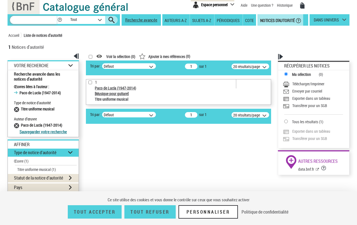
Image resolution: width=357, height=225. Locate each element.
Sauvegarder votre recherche (43, 131)
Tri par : (95, 66)
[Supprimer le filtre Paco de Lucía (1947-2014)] (17, 125)
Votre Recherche (31, 66)
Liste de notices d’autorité (43, 35)
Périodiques (228, 20)
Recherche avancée (141, 20)
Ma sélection (301, 74)
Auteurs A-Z (176, 20)
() (169, 56)
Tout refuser (150, 212)
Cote (249, 20)
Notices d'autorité (277, 20)
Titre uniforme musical (36, 169)
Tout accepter (95, 212)
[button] (59, 20)
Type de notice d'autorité (35, 152)
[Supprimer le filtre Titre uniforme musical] (17, 109)
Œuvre (21, 161)
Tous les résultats (305, 121)
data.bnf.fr (306, 169)
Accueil (13, 35)
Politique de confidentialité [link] (265, 212)
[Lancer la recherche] (111, 20)
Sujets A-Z (201, 20)
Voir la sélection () (120, 56)
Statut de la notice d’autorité (38, 178)
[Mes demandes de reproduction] (302, 5)
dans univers (326, 21)
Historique (285, 5)
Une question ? (262, 5)
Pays (18, 187)
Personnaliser (208, 212)
